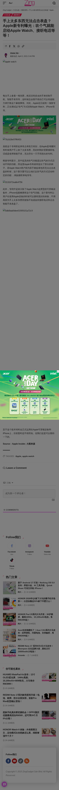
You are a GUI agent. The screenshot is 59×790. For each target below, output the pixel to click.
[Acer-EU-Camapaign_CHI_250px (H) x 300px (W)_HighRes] (29, 394)
